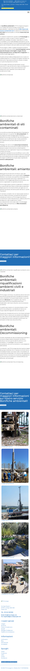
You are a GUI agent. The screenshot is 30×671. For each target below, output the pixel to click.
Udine (2, 654)
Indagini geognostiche (7, 483)
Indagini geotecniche (7, 520)
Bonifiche (3, 625)
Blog (2, 641)
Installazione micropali (7, 594)
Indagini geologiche (6, 446)
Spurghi (3, 628)
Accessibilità (4, 644)
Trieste (3, 651)
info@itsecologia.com (11, 615)
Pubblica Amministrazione (7, 632)
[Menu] (28, 12)
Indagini (3, 624)
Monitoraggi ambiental (7, 557)
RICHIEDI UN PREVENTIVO (7, 8)
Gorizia (3, 656)
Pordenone (4, 653)
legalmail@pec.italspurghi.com (12, 616)
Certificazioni (4, 639)
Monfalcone (4, 658)
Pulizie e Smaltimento (6, 627)
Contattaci (3, 261)
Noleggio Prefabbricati (7, 630)
